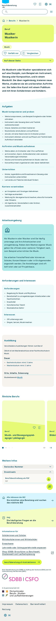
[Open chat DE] (50, 487)
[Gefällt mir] (34, 427)
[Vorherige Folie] (44, 448)
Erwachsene (8, 543)
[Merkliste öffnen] (35, 4)
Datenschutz (21, 604)
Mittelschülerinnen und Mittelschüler (19, 539)
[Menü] (51, 11)
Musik (20, 377)
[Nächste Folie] (51, 448)
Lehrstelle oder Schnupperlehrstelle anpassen (24, 547)
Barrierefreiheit (38, 604)
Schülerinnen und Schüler (14, 535)
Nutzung (6, 609)
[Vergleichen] (39, 427)
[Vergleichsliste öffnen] (40, 4)
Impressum (7, 604)
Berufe (12, 21)
